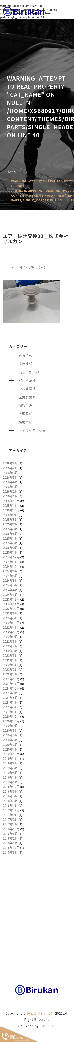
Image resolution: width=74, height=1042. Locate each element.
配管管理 (25, 405)
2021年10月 (11, 688)
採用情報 (25, 363)
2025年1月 (10, 552)
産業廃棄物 (27, 397)
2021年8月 (10, 697)
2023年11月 (11, 603)
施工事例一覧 (29, 372)
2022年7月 (10, 646)
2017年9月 (10, 814)
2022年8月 (10, 641)
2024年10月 (11, 566)
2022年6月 (10, 650)
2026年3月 (10, 486)
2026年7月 (10, 468)
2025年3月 (10, 543)
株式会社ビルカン (40, 1013)
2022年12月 (11, 622)
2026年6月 (10, 472)
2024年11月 (11, 561)
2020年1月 (10, 749)
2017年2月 (10, 819)
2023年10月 (11, 608)
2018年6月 (10, 791)
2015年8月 (10, 852)
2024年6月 (10, 580)
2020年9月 (10, 725)
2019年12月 (11, 753)
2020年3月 (10, 739)
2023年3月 (10, 618)
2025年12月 (11, 500)
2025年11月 (11, 505)
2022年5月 (10, 655)
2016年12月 (11, 829)
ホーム (12, 171)
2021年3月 (10, 707)
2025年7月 (10, 524)
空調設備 (25, 413)
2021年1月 (10, 711)
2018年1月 (10, 805)
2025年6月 (10, 529)
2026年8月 (10, 463)
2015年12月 (11, 847)
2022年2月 (10, 669)
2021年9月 (10, 693)
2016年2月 (10, 838)
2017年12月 (11, 810)
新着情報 (25, 355)
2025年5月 (10, 533)
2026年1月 (10, 496)
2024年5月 (10, 585)
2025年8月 (10, 519)
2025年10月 (11, 510)
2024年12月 (11, 557)
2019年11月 (11, 758)
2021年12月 (11, 679)
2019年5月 (10, 772)
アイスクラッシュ (32, 430)
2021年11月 (11, 683)
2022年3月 (10, 664)
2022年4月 (10, 660)
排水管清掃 (27, 388)
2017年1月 (10, 824)
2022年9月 (10, 636)
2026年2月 (10, 491)
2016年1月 (10, 843)
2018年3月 (10, 800)
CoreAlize (48, 1025)
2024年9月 (10, 571)
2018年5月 (10, 796)
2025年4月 (10, 538)
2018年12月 (11, 786)
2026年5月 (10, 477)
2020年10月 (11, 721)
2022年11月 (11, 627)
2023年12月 (11, 599)
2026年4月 (10, 482)
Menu (64, 11)
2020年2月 (10, 744)
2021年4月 (10, 702)
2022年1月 (10, 674)
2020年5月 (10, 730)
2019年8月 (10, 763)
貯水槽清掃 (27, 380)
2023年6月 (10, 613)
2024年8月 (10, 575)
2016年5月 (10, 833)
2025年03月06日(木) (28, 267)
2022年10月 (11, 632)
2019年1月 (10, 782)
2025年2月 (10, 547)
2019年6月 (10, 768)
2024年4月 (10, 590)
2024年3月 (10, 594)
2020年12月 (11, 716)
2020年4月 (10, 735)
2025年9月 (10, 514)
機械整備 (25, 422)
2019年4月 (10, 777)
